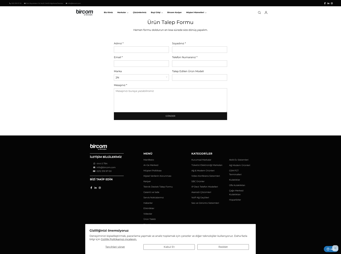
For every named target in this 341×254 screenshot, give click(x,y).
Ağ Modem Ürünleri (239, 165)
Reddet (223, 246)
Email (118, 57)
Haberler (148, 203)
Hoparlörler (235, 200)
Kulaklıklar (234, 180)
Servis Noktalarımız (153, 197)
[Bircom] (84, 12)
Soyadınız (179, 43)
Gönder (170, 116)
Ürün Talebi (149, 219)
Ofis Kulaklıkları (237, 185)
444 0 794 (102, 163)
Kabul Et (169, 246)
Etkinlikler (148, 208)
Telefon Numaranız (184, 57)
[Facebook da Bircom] (325, 3)
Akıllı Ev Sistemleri (238, 160)
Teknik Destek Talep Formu (158, 186)
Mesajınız (120, 85)
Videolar (147, 214)
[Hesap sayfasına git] (265, 12)
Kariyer (147, 181)
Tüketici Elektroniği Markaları (206, 165)
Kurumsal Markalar (201, 160)
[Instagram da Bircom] (332, 3)
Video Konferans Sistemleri (205, 176)
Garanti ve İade (151, 192)
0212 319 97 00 (104, 171)
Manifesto (148, 160)
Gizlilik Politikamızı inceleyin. (119, 239)
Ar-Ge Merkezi (150, 165)
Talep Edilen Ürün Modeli (188, 71)
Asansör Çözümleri (201, 192)
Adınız (118, 43)
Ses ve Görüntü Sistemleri (205, 203)
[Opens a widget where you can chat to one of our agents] (331, 249)
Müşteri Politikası (152, 170)
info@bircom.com (106, 167)
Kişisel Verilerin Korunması (157, 176)
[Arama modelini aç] (259, 12)
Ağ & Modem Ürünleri (202, 170)
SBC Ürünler (197, 181)
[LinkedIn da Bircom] (328, 3)
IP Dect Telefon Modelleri (204, 186)
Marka (118, 71)
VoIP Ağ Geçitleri (200, 197)
